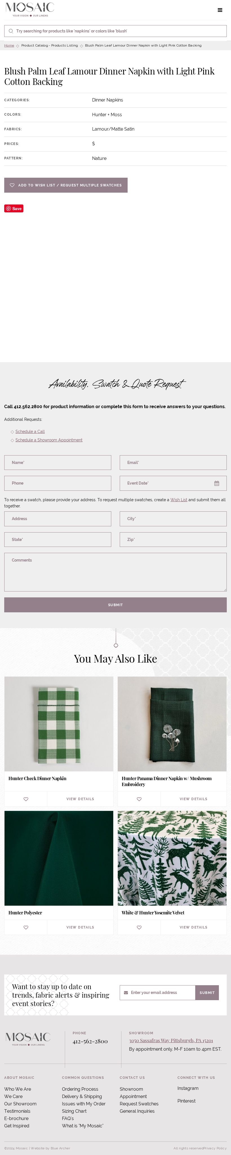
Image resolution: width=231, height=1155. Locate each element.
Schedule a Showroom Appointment (49, 440)
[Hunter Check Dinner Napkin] (59, 741)
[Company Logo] (29, 10)
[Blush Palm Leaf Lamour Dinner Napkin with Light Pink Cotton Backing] (115, 269)
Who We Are (17, 1089)
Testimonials (17, 1111)
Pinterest (186, 1101)
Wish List (178, 500)
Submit (115, 605)
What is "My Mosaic (82, 1125)
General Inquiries (137, 1111)
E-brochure (16, 1118)
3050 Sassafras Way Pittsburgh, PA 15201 (171, 1040)
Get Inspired (16, 1125)
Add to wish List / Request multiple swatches (70, 185)
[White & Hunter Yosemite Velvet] (172, 873)
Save (17, 208)
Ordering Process (80, 1089)
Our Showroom (20, 1103)
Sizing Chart (74, 1111)
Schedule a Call (30, 431)
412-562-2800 (90, 1041)
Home (9, 45)
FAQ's (68, 1118)
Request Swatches (139, 1103)
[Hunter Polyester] (59, 873)
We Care (13, 1096)
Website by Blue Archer (50, 1148)
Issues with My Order (84, 1103)
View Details (80, 799)
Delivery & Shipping (82, 1096)
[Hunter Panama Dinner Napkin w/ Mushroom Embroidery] (172, 741)
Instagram (188, 1088)
